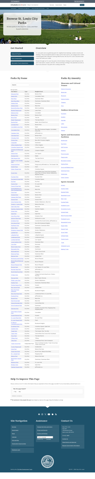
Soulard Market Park (16, 315)
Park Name (14, 91)
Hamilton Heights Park (17, 209)
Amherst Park (14, 105)
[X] (45, 414)
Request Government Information (71, 445)
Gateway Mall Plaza (16, 197)
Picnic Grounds (65, 154)
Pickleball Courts (65, 219)
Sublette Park (14, 328)
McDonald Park (15, 251)
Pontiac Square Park (16, 285)
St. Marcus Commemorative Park (16, 323)
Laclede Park (14, 232)
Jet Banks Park (15, 221)
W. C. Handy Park (15, 354)
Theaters (63, 102)
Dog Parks (63, 144)
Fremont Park (14, 195)
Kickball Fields (64, 212)
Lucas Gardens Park (16, 242)
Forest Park (14, 173)
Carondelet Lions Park (17, 127)
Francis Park (14, 184)
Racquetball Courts (66, 222)
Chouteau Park (15, 138)
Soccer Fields (64, 232)
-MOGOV (18, 5)
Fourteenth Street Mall (17, 179)
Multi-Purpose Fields (66, 215)
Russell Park (14, 298)
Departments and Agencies (24, 8)
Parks (48, 8)
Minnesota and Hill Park (17, 258)
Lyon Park (13, 244)
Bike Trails (64, 199)
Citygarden (14, 142)
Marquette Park (15, 249)
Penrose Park (14, 278)
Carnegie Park (14, 124)
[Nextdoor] (53, 414)
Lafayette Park (15, 235)
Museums (63, 95)
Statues (63, 130)
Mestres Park (14, 256)
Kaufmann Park (15, 225)
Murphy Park (14, 267)
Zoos (62, 106)
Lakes (62, 123)
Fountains (63, 113)
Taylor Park (14, 333)
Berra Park (14, 117)
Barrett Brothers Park (16, 108)
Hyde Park (13, 213)
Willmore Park (14, 362)
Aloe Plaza (13, 98)
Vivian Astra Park (15, 351)
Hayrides (63, 120)
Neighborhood (39, 91)
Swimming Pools (65, 171)
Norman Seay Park (16, 269)
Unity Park (14, 349)
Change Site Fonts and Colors (44, 427)
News (65, 5)
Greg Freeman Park (16, 202)
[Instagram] (42, 414)
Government (59, 5)
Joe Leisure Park (15, 223)
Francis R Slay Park (16, 186)
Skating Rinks (64, 164)
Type (26, 91)
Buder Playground (15, 120)
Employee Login (16, 450)
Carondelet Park (15, 130)
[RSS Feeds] (56, 414)
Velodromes (64, 174)
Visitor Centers (65, 177)
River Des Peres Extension (15, 290)
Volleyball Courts (65, 246)
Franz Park (14, 192)
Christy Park (14, 140)
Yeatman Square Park (16, 367)
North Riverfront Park (16, 272)
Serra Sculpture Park (16, 305)
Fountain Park (14, 177)
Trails (62, 242)
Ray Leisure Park (15, 287)
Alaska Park (14, 96)
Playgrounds (64, 157)
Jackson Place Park (16, 218)
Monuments (64, 127)
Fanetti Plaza (14, 167)
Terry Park (14, 336)
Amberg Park (14, 103)
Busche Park (14, 122)
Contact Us (65, 439)
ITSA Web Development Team (24, 469)
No (20, 391)
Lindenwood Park (15, 237)
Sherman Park (14, 308)
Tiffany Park (14, 338)
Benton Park (14, 115)
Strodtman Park (15, 326)
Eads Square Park (15, 158)
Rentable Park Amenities (20, 63)
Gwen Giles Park (15, 206)
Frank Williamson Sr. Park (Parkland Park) (16, 189)
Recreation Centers (66, 160)
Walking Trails (65, 249)
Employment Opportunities (19, 443)
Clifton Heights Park (16, 145)
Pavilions (63, 150)
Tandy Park (14, 331)
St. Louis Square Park (16, 320)
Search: (14, 85)
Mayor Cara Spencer (33, 5)
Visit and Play (15, 440)
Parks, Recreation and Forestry (38, 8)
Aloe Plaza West (15, 101)
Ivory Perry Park (15, 216)
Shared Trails (64, 229)
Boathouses (64, 140)
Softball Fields (64, 236)
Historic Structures (66, 89)
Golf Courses (64, 147)
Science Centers (65, 99)
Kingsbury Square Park (17, 230)
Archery (63, 185)
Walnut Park (14, 356)
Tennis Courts (64, 239)
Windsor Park (14, 365)
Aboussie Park (14, 94)
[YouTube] (49, 414)
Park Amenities (17, 58)
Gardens (63, 117)
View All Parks (16, 54)
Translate (48, 439)
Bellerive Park (14, 113)
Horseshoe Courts (66, 209)
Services (52, 5)
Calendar (14, 437)
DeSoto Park (14, 153)
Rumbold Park (14, 296)
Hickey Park (14, 211)
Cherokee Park (15, 135)
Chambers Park (15, 133)
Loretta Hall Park (15, 239)
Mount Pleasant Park (16, 264)
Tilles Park (14, 340)
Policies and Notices (42, 433)
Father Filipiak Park (16, 169)
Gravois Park (14, 199)
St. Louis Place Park (16, 318)
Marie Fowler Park (15, 246)
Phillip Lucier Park (15, 280)
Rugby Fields (64, 225)
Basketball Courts (65, 195)
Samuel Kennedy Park (16, 303)
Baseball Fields (65, 192)
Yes (15, 391)
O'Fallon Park (14, 275)
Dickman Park (14, 156)
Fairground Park (15, 164)
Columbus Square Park (17, 147)
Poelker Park (14, 282)
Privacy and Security (42, 430)
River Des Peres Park (16, 293)
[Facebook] (39, 414)
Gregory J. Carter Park (16, 204)
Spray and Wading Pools (67, 167)
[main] (47, 207)
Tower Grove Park (15, 343)
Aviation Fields (64, 188)
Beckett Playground (16, 110)
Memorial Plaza (15, 254)
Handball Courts (65, 205)
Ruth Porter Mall (15, 301)
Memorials (63, 92)
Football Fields (64, 202)
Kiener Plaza (14, 228)
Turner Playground (16, 347)
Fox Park (13, 181)
